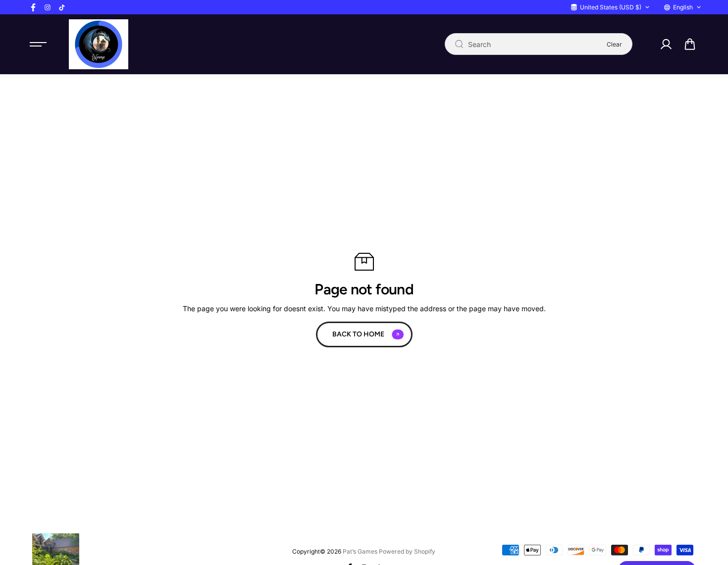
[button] (690, 44)
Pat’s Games (360, 551)
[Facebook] (33, 7)
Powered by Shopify (407, 551)
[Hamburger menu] (38, 44)
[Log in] (665, 44)
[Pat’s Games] (98, 44)
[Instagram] (47, 7)
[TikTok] (62, 7)
